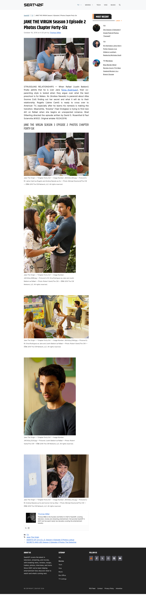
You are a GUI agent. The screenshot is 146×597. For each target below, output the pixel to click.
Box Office (62, 575)
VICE (105, 5)
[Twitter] (26, 528)
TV (78, 5)
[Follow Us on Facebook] (97, 558)
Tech (60, 565)
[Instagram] (28, 528)
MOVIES (88, 5)
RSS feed (92, 588)
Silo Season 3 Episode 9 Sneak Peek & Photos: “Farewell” (111, 33)
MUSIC (113, 5)
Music (61, 572)
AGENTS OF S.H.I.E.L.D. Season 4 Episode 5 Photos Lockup (50, 540)
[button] (119, 5)
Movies (61, 561)
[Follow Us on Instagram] (108, 558)
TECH (99, 5)
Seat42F (26, 15)
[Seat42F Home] (91, 558)
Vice (60, 568)
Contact (100, 588)
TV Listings (62, 579)
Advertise (119, 588)
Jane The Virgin (33, 537)
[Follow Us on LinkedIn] (114, 558)
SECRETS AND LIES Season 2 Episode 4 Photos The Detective (51, 542)
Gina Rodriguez (69, 90)
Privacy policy (109, 588)
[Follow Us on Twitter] (102, 558)
